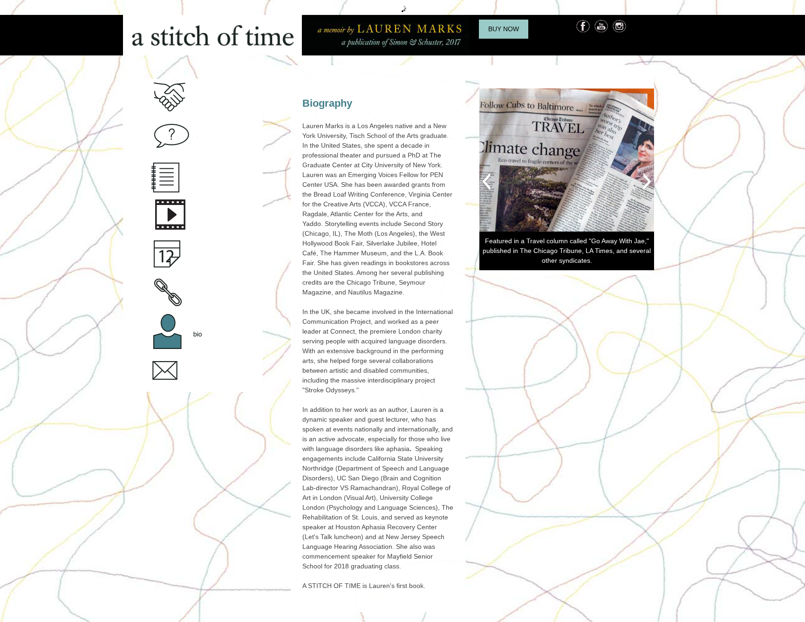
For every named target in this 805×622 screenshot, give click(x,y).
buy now (503, 29)
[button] (486, 181)
